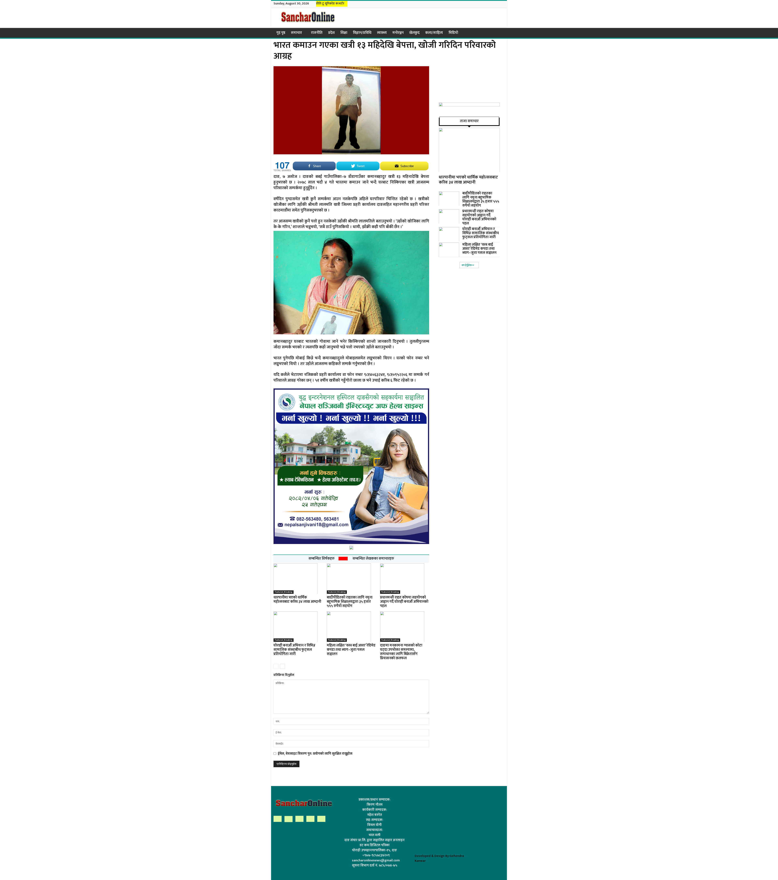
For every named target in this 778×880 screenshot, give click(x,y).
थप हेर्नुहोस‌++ (468, 265)
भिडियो (453, 33)
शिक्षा (343, 33)
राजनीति (317, 33)
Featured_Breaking (283, 592)
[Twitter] (497, 3)
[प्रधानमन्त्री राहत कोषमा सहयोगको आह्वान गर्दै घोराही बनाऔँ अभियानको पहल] (404, 578)
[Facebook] (482, 3)
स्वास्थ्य (382, 33)
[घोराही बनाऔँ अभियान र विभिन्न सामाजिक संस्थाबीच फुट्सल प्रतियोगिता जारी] (298, 626)
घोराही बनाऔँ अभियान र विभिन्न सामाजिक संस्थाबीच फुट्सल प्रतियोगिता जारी (294, 649)
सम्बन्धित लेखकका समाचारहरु (373, 558)
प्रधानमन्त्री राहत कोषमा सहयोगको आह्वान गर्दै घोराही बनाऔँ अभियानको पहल (404, 601)
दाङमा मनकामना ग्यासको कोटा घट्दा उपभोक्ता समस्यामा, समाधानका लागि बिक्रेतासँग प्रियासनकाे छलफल (401, 651)
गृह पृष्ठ (280, 33)
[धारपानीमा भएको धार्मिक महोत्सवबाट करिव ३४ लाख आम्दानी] (298, 578)
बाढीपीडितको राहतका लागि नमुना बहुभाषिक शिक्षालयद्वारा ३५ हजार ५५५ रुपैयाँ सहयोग (349, 601)
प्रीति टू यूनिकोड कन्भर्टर (330, 3)
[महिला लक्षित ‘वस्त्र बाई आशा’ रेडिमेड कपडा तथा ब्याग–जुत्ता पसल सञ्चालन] (351, 626)
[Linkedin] (492, 3)
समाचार (296, 33)
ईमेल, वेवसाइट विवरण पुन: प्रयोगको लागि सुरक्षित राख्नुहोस (315, 753)
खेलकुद (414, 33)
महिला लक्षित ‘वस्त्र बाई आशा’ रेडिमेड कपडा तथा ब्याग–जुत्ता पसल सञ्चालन (351, 649)
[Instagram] (487, 3)
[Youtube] (502, 3)
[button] (499, 33)
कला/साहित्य (434, 33)
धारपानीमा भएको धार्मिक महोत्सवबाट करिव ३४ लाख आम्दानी (297, 599)
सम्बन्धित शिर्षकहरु (321, 558)
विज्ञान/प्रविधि (362, 33)
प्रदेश (331, 33)
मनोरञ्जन (398, 33)
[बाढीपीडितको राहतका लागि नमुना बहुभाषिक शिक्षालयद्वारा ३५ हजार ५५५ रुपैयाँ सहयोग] (351, 578)
